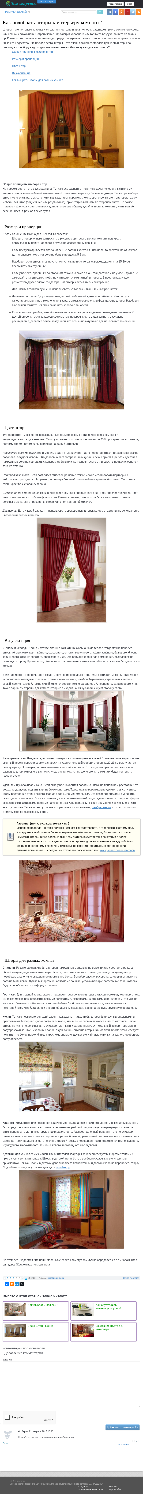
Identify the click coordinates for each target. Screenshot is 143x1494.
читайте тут (63, 1167)
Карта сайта (115, 1489)
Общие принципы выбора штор (32, 51)
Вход (129, 4)
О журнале (83, 1486)
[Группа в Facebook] (115, 12)
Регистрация (115, 4)
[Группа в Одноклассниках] (121, 12)
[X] (22, 1284)
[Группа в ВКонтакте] (109, 12)
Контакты (113, 1486)
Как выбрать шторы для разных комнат (37, 80)
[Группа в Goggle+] (127, 12)
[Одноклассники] (12, 1284)
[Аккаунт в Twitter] (133, 12)
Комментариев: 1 (131, 1278)
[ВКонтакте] (7, 1284)
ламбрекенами (101, 807)
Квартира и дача (55, 1278)
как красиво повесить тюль (117, 850)
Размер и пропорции (25, 59)
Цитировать (123, 1444)
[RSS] (138, 12)
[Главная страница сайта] (21, 3)
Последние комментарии (90, 1489)
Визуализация (21, 73)
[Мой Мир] (17, 1284)
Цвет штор (19, 65)
